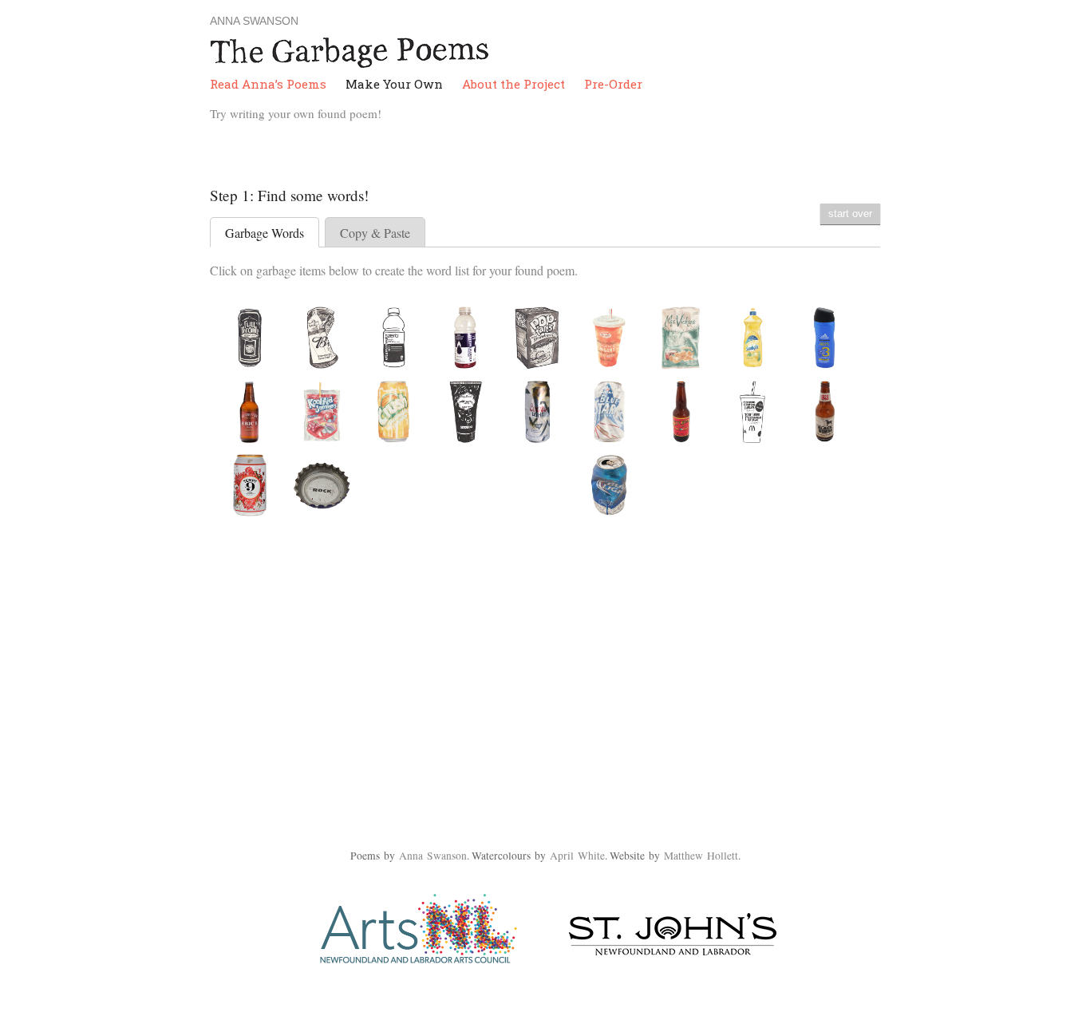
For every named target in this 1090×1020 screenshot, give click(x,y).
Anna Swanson (254, 21)
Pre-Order (613, 84)
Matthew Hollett (701, 855)
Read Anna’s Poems (268, 84)
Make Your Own (394, 84)
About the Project (513, 84)
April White (577, 855)
